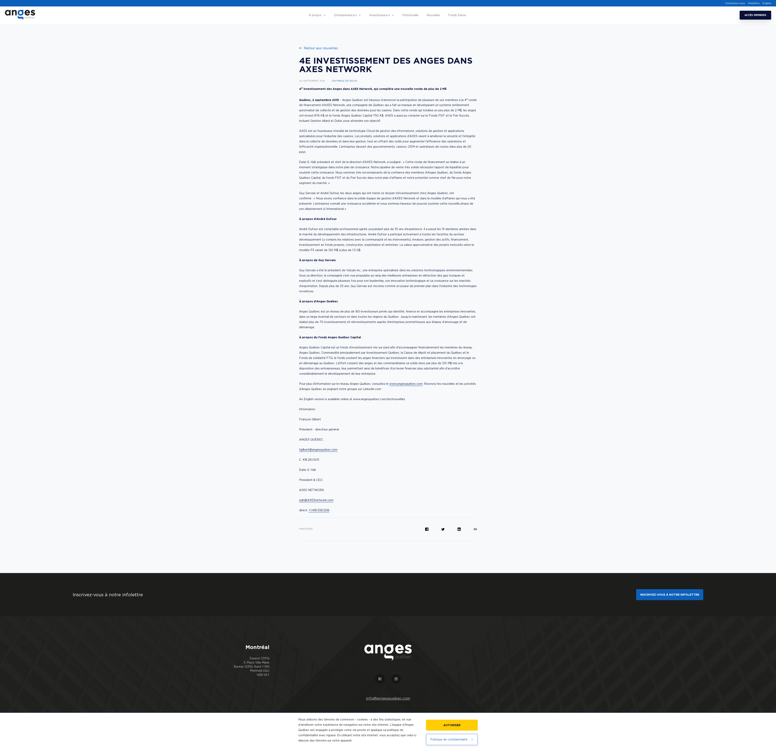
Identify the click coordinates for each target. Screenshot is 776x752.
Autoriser (452, 725)
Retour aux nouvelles (321, 48)
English (767, 3)
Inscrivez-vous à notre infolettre (669, 594)
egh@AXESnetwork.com (316, 500)
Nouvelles (433, 15)
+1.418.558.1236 (319, 510)
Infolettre (754, 3)
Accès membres (755, 15)
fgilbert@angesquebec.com (318, 449)
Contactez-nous (735, 3)
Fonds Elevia (457, 15)
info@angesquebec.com (388, 698)
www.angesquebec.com (406, 383)
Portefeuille (410, 15)
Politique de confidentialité (448, 739)
